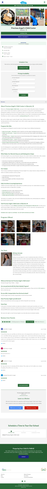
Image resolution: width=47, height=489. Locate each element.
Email (15, 89)
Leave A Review (30, 321)
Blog (2, 475)
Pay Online (26, 475)
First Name (15, 77)
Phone (15, 85)
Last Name (15, 81)
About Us (2, 474)
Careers (2, 477)
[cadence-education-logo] (6, 469)
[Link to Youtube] (22, 481)
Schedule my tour (23, 67)
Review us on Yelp (32, 407)
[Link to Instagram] (24, 481)
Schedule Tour (23, 33)
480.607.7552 (23, 487)
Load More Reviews (23, 385)
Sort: (36, 321)
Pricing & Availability (23, 36)
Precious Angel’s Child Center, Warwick (23, 5)
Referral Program (27, 474)
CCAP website (41, 288)
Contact (24, 456)
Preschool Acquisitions (28, 477)
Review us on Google (16, 407)
